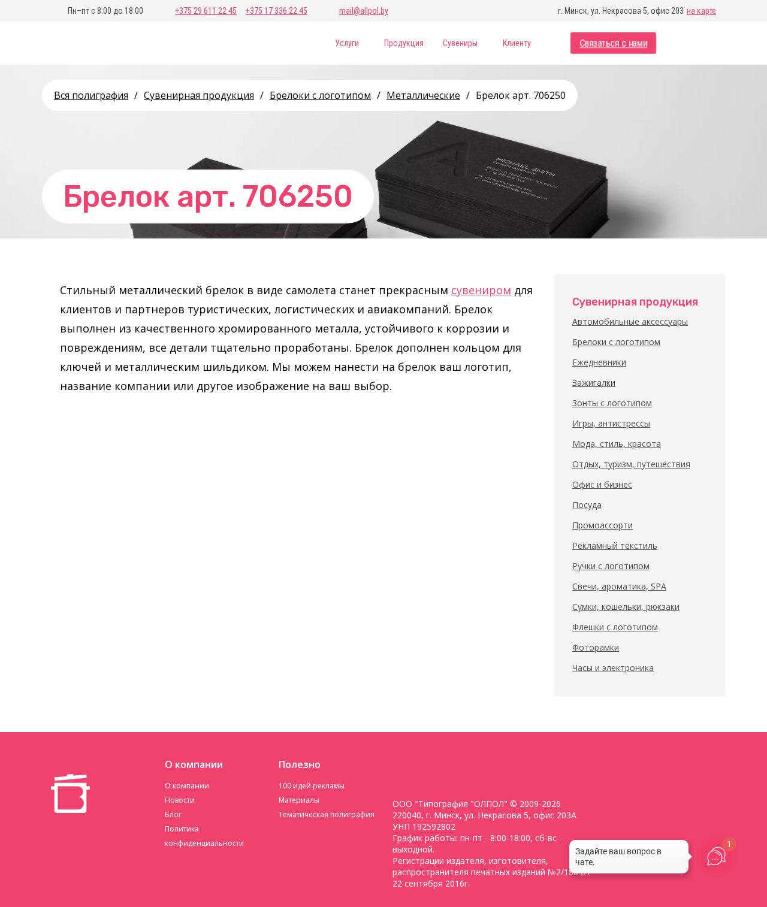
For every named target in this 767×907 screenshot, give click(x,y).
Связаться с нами (613, 43)
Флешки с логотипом (615, 627)
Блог (173, 814)
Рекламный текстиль (614, 545)
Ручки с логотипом (611, 566)
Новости (180, 800)
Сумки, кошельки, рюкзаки (626, 606)
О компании (187, 786)
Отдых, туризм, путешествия (631, 464)
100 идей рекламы (312, 786)
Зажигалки (593, 382)
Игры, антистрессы (611, 423)
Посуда (587, 504)
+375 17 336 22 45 (276, 11)
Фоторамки (595, 647)
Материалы (299, 800)
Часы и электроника (613, 667)
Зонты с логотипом (612, 403)
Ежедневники (599, 362)
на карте (701, 11)
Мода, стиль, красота (616, 443)
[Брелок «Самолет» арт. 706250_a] (87, 428)
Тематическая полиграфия (327, 814)
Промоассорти (602, 525)
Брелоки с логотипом (616, 341)
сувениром (481, 290)
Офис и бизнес (602, 484)
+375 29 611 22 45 (206, 11)
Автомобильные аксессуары (630, 321)
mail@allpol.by (363, 11)
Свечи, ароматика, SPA (619, 586)
